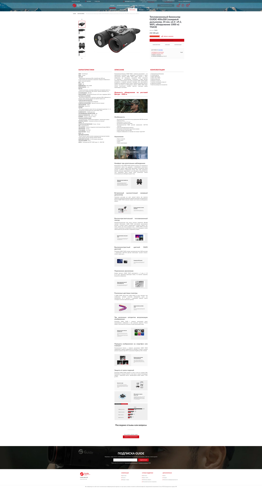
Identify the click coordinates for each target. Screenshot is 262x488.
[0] (187, 5)
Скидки (165, 477)
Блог (164, 475)
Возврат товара (125, 479)
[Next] (81, 58)
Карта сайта (145, 477)
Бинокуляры (132, 9)
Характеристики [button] (156, 44)
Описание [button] (167, 44)
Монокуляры (123, 9)
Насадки (141, 9)
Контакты (142, 5)
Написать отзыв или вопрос (131, 436)
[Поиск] (158, 5)
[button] (168, 1)
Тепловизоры (113, 9)
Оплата (123, 477)
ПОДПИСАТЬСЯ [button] (143, 460)
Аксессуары (149, 9)
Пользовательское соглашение (149, 481)
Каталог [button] (112, 5)
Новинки (134, 5)
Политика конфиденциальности (170, 479)
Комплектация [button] (177, 44)
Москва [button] (160, 50)
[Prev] (81, 19)
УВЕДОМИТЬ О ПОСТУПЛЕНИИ (167, 40)
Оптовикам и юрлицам (123, 5)
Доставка (124, 475)
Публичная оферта (147, 479)
